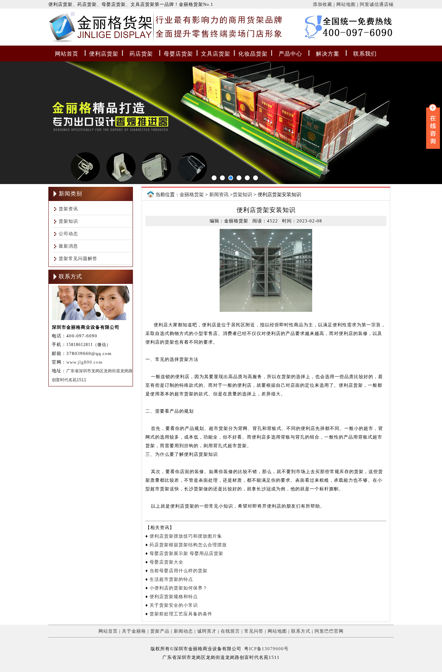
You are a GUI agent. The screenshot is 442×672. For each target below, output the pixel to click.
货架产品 (160, 631)
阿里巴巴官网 (329, 631)
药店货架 (141, 54)
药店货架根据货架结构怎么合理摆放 (188, 544)
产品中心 (290, 54)
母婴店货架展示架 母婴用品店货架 (186, 553)
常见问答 (253, 631)
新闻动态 (183, 631)
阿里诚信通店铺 (377, 4)
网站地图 (346, 4)
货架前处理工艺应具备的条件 (181, 613)
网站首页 (66, 54)
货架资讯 (68, 208)
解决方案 (327, 54)
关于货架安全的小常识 (174, 605)
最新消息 (68, 246)
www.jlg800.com (84, 362)
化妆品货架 (253, 54)
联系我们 (365, 54)
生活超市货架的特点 (171, 579)
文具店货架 (215, 54)
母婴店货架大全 (166, 562)
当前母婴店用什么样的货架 (179, 570)
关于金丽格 (134, 631)
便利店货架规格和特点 (174, 596)
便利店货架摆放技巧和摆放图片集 (186, 536)
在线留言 (230, 631)
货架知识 (68, 221)
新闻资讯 (219, 194)
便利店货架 (103, 54)
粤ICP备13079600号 (266, 648)
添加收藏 (322, 4)
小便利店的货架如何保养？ (179, 588)
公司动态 (68, 233)
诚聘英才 (207, 631)
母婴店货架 (178, 54)
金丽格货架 (62, 29)
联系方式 (300, 631)
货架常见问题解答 (78, 258)
